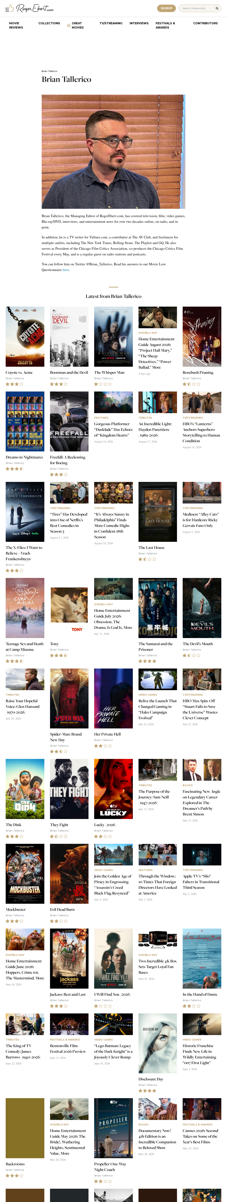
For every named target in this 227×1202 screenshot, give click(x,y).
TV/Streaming (111, 23)
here (66, 269)
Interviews (139, 23)
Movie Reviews (16, 25)
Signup (166, 8)
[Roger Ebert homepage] (30, 8)
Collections (49, 23)
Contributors (205, 23)
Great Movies (78, 25)
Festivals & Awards (165, 25)
